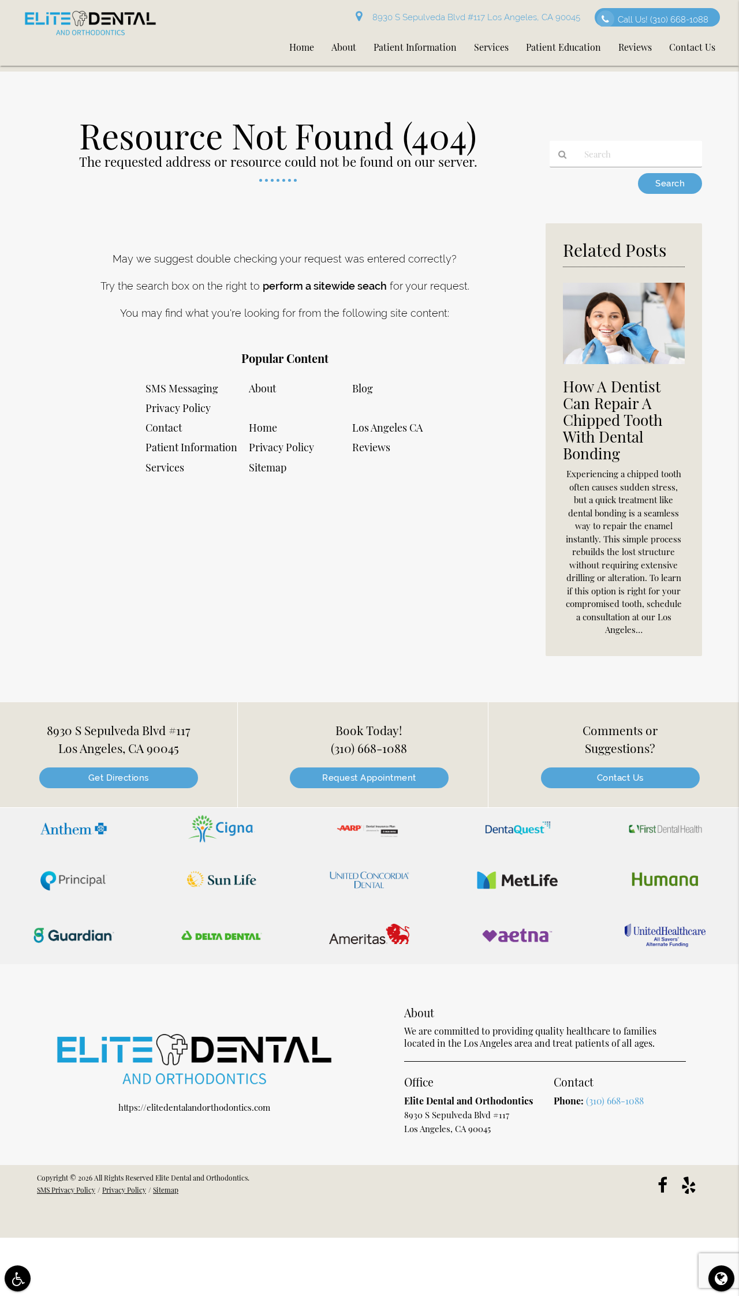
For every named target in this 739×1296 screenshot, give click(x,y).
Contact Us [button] (692, 47)
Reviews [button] (635, 47)
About (262, 388)
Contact (163, 428)
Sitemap (267, 467)
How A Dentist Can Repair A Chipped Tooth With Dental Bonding (612, 419)
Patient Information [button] (415, 47)
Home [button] (301, 47)
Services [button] (491, 47)
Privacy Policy (281, 447)
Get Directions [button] (118, 778)
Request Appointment (369, 778)
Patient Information (191, 447)
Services (164, 467)
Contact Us (620, 778)
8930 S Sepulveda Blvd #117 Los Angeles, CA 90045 (474, 17)
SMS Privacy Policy (66, 1189)
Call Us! (663, 19)
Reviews (371, 447)
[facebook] (662, 1184)
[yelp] (688, 1184)
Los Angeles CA (387, 428)
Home (263, 428)
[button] (74, 830)
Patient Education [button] (563, 47)
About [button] (343, 47)
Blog (362, 388)
